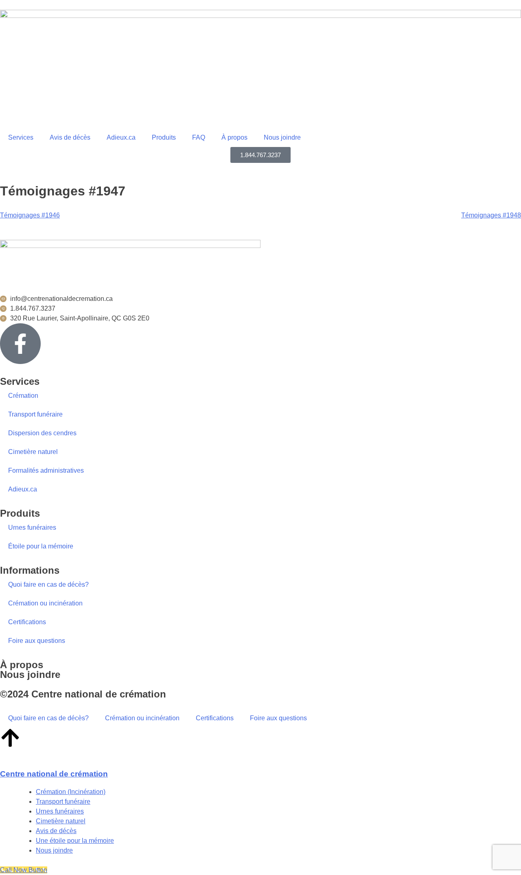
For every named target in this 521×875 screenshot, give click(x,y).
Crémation (23, 395)
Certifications (27, 621)
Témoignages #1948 (491, 215)
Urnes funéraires (32, 527)
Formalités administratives (46, 470)
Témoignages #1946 (30, 215)
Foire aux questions (36, 640)
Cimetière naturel (33, 451)
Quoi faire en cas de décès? (48, 584)
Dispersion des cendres (42, 433)
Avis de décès (70, 137)
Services (20, 137)
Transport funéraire (35, 414)
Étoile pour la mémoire (40, 546)
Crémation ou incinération (45, 603)
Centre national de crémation (54, 774)
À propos (21, 664)
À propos (234, 137)
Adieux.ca (121, 137)
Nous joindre (282, 137)
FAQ (198, 137)
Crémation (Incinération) (70, 791)
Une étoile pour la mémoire (75, 840)
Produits (164, 137)
